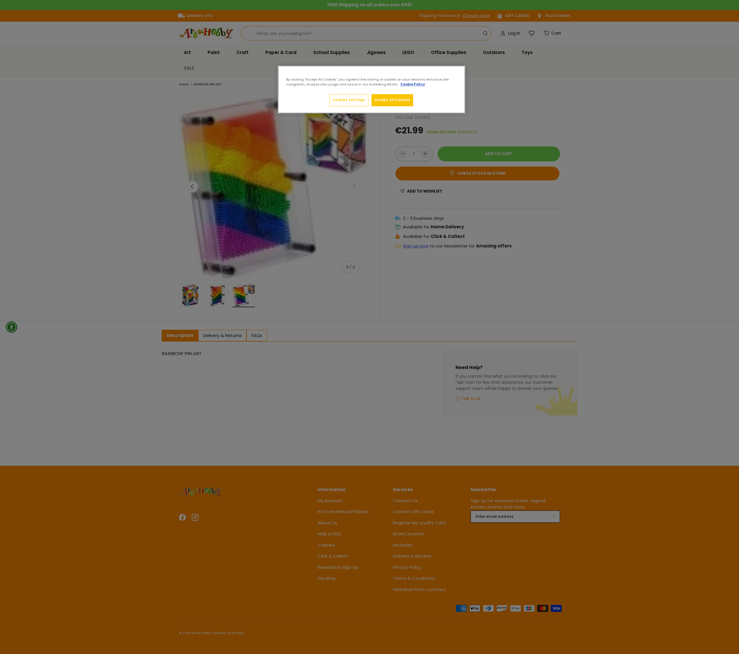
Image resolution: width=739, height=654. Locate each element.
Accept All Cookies (392, 100)
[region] (371, 89)
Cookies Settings (349, 100)
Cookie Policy (412, 84)
